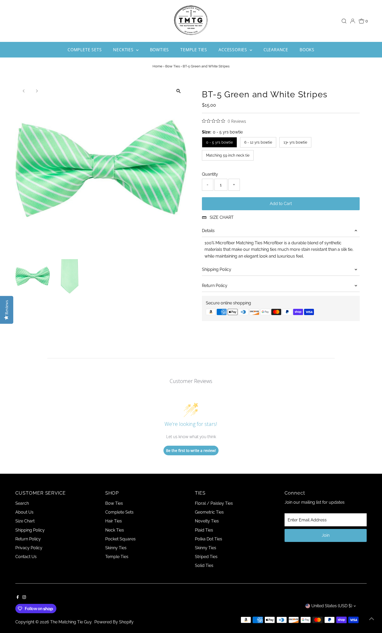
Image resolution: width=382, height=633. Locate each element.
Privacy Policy (28, 547)
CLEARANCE (276, 50)
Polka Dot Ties (208, 538)
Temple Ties (116, 556)
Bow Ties (172, 66)
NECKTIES (124, 50)
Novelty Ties (207, 521)
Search (22, 503)
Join (326, 535)
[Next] (36, 91)
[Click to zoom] (179, 91)
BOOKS (307, 50)
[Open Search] (344, 21)
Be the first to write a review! (191, 450)
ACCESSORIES (233, 50)
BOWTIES (159, 50)
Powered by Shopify (114, 621)
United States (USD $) (331, 605)
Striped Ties (206, 556)
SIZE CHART (222, 217)
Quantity (210, 174)
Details (208, 230)
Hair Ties (113, 521)
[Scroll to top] (371, 618)
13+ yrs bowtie (295, 142)
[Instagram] (24, 597)
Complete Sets (119, 512)
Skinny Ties (116, 547)
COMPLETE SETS (85, 50)
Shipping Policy (216, 269)
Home (157, 66)
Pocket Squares (120, 538)
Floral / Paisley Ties (214, 503)
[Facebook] (17, 597)
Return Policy (214, 285)
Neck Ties (114, 530)
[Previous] (24, 91)
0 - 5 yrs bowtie (219, 142)
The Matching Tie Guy (70, 621)
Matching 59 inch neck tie (227, 155)
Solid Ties (204, 565)
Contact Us (26, 556)
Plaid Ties (204, 530)
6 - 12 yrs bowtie (258, 142)
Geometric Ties (209, 512)
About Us (24, 512)
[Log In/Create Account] (352, 21)
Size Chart (25, 521)
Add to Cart (281, 203)
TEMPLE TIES (193, 50)
